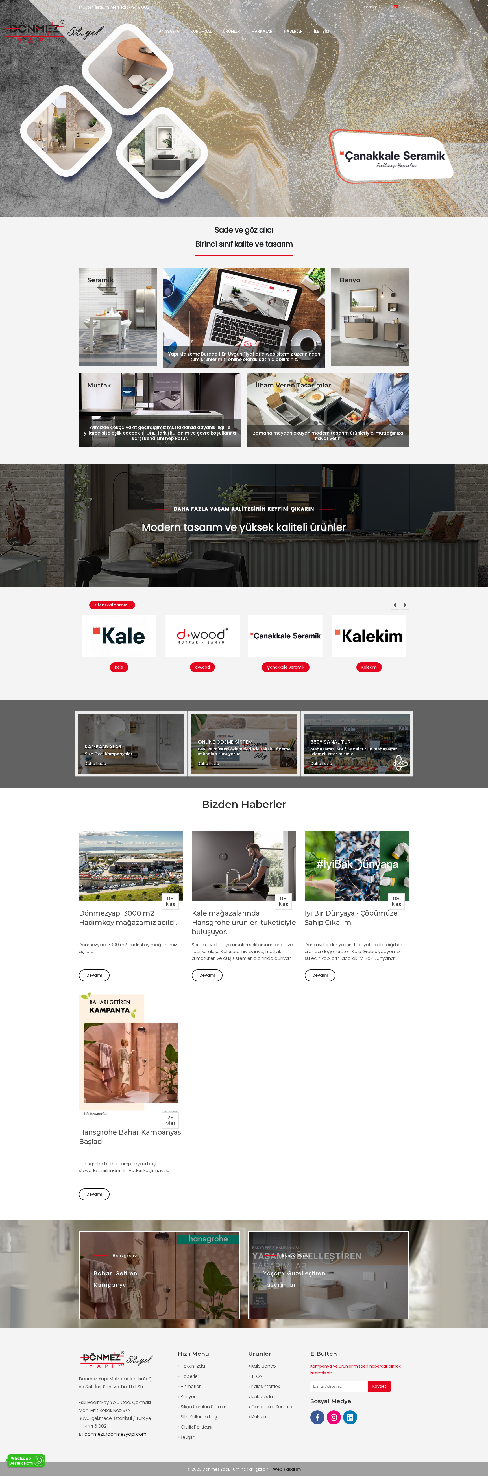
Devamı (94, 975)
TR (403, 7)
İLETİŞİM (321, 31)
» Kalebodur (261, 1396)
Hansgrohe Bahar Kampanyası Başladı (131, 1137)
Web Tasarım (287, 1469)
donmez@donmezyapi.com (115, 1434)
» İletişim (186, 1437)
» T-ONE (256, 1376)
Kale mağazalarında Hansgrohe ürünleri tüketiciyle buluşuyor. (244, 922)
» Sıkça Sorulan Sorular (202, 1406)
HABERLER (293, 31)
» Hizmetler (189, 1386)
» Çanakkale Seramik (270, 1406)
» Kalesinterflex (264, 1386)
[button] (395, 605)
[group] (244, 108)
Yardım (371, 7)
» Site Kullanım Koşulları (202, 1417)
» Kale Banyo (262, 1366)
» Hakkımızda (191, 1366)
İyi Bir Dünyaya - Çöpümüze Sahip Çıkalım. (351, 918)
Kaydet (379, 1386)
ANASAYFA (169, 31)
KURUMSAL (201, 31)
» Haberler (188, 1376)
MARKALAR (262, 31)
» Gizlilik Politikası (195, 1427)
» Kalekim (258, 1417)
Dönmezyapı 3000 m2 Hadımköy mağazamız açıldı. (128, 918)
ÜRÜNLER (231, 31)
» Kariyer (186, 1396)
